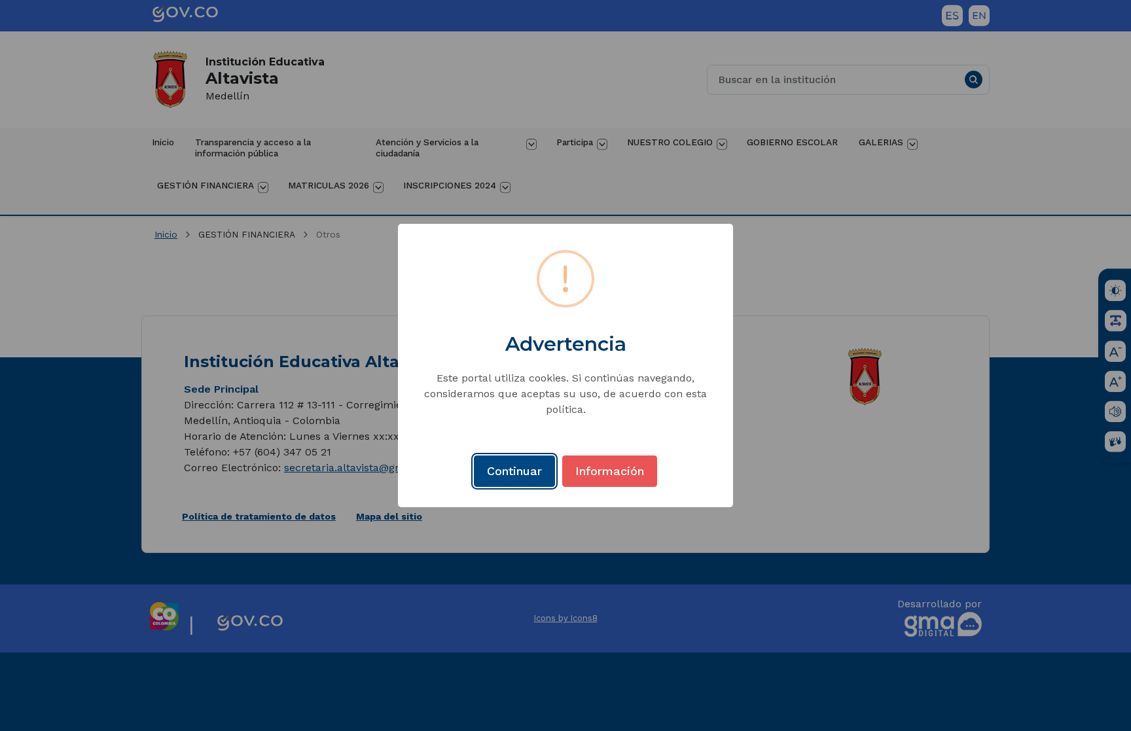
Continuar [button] (514, 471)
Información (609, 471)
